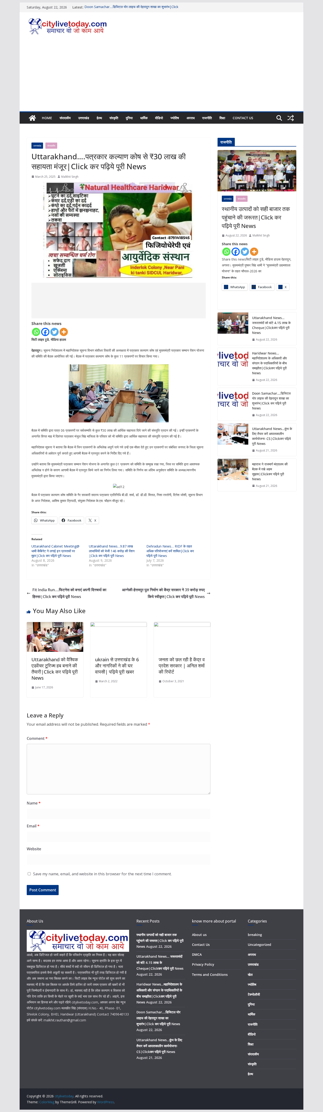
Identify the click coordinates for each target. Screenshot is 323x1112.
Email (33, 826)
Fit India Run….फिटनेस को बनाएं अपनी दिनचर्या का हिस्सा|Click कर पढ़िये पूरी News (69, 593)
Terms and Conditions (210, 974)
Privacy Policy (203, 964)
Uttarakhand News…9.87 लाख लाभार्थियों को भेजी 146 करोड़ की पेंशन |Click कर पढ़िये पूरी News (112, 551)
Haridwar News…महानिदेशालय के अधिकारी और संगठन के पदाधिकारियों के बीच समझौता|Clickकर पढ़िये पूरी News (269, 363)
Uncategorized (259, 944)
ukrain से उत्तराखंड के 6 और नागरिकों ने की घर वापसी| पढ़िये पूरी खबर (117, 665)
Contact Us (243, 118)
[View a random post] (290, 118)
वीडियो (159, 118)
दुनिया (129, 118)
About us (199, 934)
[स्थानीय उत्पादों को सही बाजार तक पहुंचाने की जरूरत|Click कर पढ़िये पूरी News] (257, 170)
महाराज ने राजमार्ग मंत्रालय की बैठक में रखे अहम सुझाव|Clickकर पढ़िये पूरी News (270, 471)
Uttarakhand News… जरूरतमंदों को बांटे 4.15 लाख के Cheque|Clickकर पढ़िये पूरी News (271, 325)
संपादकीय (65, 118)
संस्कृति (113, 118)
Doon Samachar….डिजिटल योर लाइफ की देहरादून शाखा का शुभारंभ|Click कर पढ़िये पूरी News (271, 400)
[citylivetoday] (32, 118)
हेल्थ (99, 118)
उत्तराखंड (83, 118)
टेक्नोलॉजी (254, 994)
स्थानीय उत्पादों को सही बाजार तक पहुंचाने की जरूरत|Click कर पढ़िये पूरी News (256, 217)
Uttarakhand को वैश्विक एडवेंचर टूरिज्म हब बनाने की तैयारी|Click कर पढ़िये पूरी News (54, 668)
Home (47, 118)
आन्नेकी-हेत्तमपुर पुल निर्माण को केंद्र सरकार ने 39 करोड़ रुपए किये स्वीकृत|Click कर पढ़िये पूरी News (163, 593)
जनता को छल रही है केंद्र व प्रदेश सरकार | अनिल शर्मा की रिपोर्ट (182, 665)
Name (34, 803)
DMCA (197, 954)
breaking (255, 934)
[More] (64, 332)
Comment (37, 738)
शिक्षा (222, 118)
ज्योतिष (174, 118)
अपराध (191, 118)
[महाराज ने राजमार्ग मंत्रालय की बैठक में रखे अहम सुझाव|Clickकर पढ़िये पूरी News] (233, 475)
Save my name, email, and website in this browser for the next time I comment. (102, 873)
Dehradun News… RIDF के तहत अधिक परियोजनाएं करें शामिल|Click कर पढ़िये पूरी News (170, 551)
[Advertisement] (161, 76)
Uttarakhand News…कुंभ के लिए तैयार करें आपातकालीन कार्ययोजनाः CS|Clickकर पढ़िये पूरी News (272, 436)
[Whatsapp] (36, 332)
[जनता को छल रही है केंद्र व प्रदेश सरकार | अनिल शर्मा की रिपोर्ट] (182, 625)
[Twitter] (54, 332)
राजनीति (207, 118)
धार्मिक (144, 118)
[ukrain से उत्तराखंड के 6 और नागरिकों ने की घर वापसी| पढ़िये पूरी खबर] (118, 625)
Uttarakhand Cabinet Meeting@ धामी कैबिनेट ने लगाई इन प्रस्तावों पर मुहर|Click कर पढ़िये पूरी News (55, 551)
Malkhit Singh (70, 177)
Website (34, 848)
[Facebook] (45, 332)
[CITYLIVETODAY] (78, 933)
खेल (250, 974)
